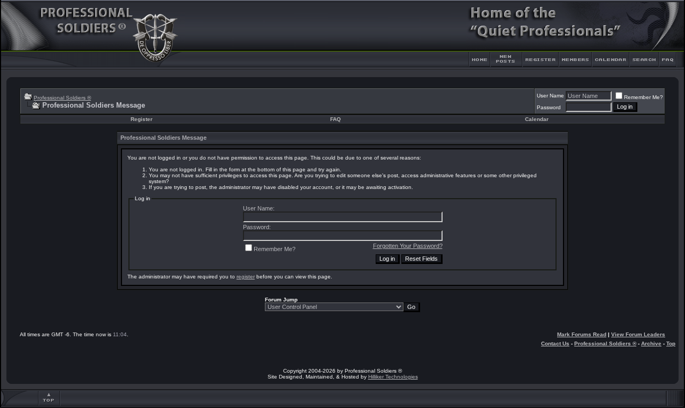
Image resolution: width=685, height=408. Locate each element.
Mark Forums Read (581, 334)
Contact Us (555, 343)
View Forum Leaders (638, 334)
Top (670, 343)
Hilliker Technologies (393, 377)
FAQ (335, 119)
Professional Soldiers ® (62, 98)
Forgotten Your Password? (408, 246)
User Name (550, 96)
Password (549, 107)
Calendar (537, 119)
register (246, 276)
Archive (651, 343)
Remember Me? (643, 97)
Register (142, 119)
